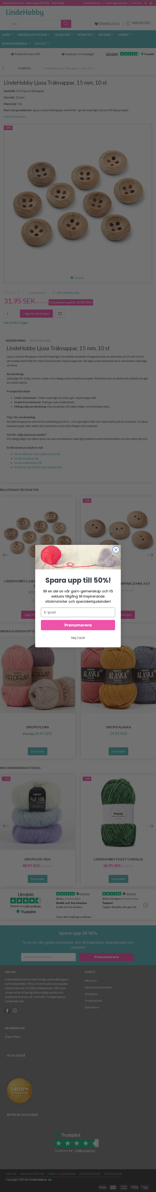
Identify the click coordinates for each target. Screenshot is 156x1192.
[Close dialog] (116, 549)
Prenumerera (78, 625)
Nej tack (78, 637)
